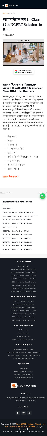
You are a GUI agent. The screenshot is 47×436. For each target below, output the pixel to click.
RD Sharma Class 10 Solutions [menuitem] (23, 301)
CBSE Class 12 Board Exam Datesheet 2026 (20, 216)
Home (5, 13)
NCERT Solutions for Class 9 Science (17, 235)
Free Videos (7, 208)
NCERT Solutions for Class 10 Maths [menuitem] (23, 269)
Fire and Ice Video (10, 227)
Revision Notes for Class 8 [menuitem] (24, 378)
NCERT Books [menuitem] (23, 368)
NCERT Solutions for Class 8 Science (17, 242)
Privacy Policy (21, 431)
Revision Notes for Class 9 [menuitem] (23, 375)
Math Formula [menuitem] (24, 330)
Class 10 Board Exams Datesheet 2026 (18, 212)
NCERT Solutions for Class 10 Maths (17, 220)
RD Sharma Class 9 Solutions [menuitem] (23, 304)
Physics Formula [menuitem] (23, 333)
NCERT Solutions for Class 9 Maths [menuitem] (24, 279)
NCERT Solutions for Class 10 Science (17, 223)
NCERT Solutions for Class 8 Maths (16, 238)
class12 (12, 13)
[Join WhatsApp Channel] (42, 196)
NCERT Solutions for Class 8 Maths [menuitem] (23, 288)
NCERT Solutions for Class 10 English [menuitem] (23, 276)
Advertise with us (36, 431)
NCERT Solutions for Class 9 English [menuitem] (23, 285)
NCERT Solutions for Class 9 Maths (16, 231)
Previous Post (6, 193)
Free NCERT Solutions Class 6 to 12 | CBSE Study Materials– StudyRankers (25, 425)
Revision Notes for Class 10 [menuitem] (23, 371)
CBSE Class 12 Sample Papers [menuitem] (23, 358)
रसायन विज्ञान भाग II (11, 176)
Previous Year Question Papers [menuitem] (23, 349)
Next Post (42, 193)
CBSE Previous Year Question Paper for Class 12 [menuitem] (23, 355)
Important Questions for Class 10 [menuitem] (23, 339)
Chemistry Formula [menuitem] (23, 336)
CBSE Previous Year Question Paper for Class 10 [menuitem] (23, 352)
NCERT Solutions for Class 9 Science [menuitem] (23, 282)
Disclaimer (8, 431)
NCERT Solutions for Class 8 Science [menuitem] (23, 291)
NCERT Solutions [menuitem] (23, 266)
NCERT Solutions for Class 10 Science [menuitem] (23, 273)
